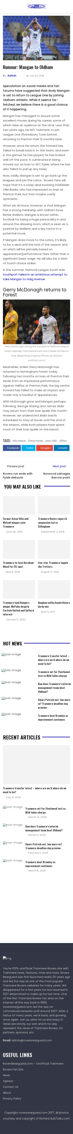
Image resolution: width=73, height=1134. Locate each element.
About (7, 1093)
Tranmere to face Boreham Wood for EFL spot (18, 564)
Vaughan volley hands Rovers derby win (54, 604)
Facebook (13, 448)
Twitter (29, 448)
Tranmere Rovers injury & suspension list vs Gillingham (52, 522)
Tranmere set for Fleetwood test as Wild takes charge (54, 674)
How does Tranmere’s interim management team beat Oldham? (54, 688)
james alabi (51, 440)
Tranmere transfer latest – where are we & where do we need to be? (53, 660)
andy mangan (19, 440)
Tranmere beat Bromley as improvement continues (53, 717)
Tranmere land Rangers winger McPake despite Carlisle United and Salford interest (18, 608)
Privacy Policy (12, 1098)
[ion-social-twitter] (37, 1126)
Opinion (8, 1081)
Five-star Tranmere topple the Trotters (53, 564)
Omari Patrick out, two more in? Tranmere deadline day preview (54, 703)
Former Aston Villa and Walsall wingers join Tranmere (15, 522)
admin (11, 76)
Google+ (45, 448)
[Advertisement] (32, 909)
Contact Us (10, 1087)
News (6, 1075)
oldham (63, 440)
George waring (35, 440)
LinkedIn (62, 448)
